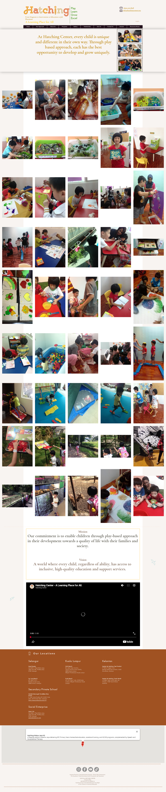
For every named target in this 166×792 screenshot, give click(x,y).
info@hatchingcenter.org (132, 10)
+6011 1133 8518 (128, 8)
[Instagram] (78, 769)
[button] (121, 26)
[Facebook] (84, 769)
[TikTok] (96, 769)
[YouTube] (90, 769)
